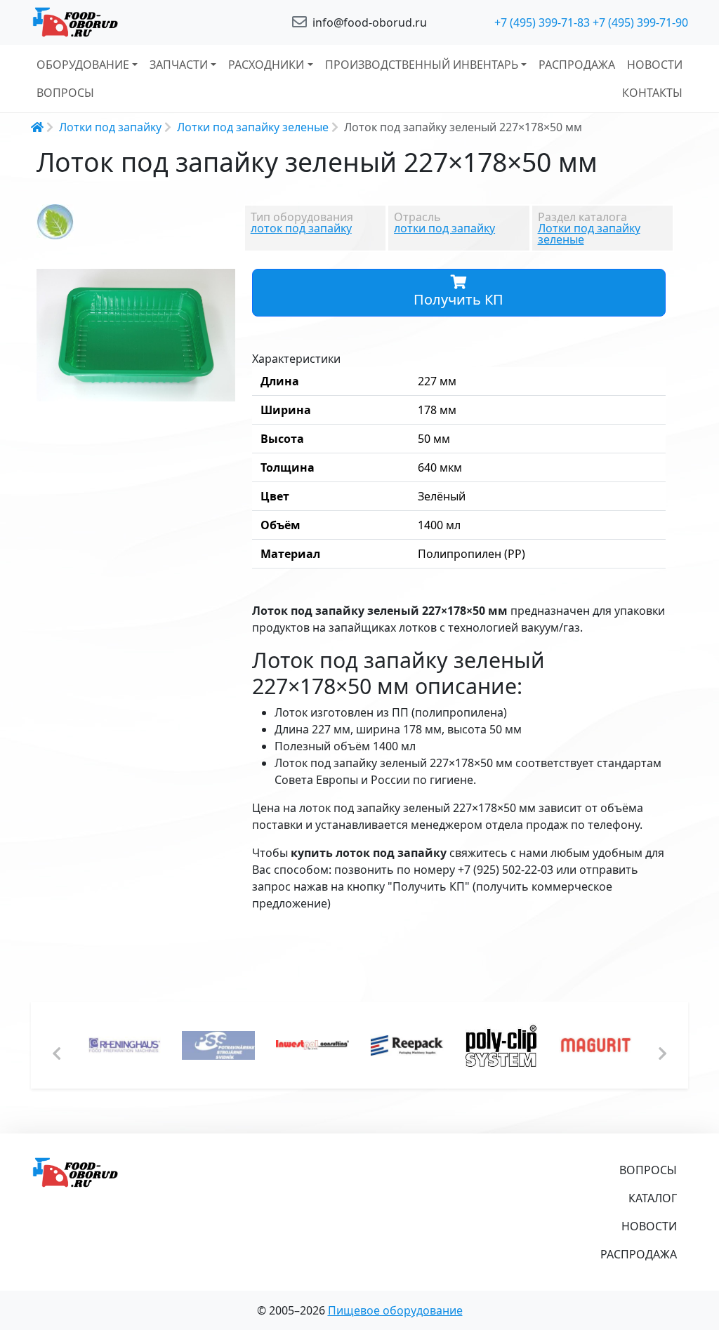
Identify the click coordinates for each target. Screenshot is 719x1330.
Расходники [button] (266, 64)
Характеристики (296, 358)
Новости (654, 64)
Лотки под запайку (110, 127)
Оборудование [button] (83, 64)
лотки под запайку (444, 228)
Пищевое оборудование (395, 1310)
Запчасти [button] (179, 64)
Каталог (652, 1198)
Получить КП (458, 299)
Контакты (652, 92)
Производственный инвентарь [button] (421, 64)
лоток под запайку (301, 228)
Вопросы (65, 92)
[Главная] (135, 22)
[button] (222, 281)
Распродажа (577, 64)
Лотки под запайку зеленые (253, 127)
